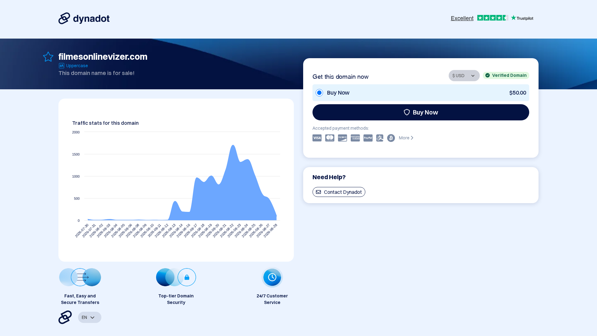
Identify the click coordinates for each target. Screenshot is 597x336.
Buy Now (425, 112)
